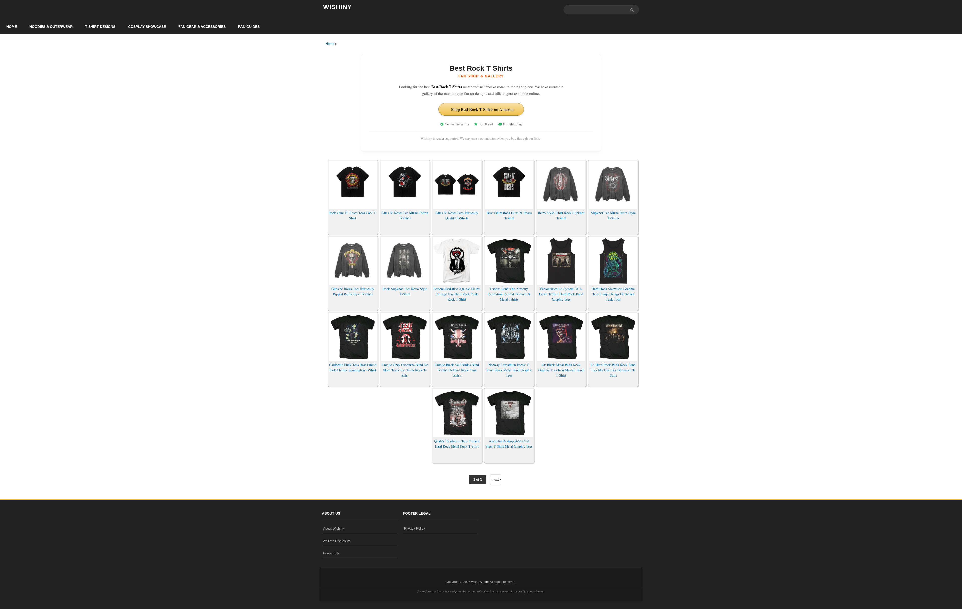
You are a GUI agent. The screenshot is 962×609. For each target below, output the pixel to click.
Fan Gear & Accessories (202, 27)
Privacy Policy (414, 528)
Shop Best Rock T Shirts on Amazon (482, 109)
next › (497, 479)
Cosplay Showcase (147, 27)
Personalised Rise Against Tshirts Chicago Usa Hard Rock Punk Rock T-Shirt (456, 294)
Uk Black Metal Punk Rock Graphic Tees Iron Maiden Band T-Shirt (561, 370)
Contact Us (331, 553)
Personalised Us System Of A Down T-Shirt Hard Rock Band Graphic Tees (561, 294)
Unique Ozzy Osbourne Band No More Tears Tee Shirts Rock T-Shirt (405, 370)
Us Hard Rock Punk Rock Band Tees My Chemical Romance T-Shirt (613, 370)
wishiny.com (480, 582)
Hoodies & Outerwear (51, 27)
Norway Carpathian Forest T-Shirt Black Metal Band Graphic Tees (509, 370)
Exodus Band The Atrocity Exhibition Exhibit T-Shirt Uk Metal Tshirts (509, 294)
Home (11, 27)
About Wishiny (333, 528)
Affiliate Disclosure (336, 541)
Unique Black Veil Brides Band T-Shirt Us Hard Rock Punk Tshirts (457, 370)
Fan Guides (249, 27)
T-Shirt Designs (100, 27)
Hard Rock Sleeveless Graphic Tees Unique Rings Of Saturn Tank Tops (613, 294)
